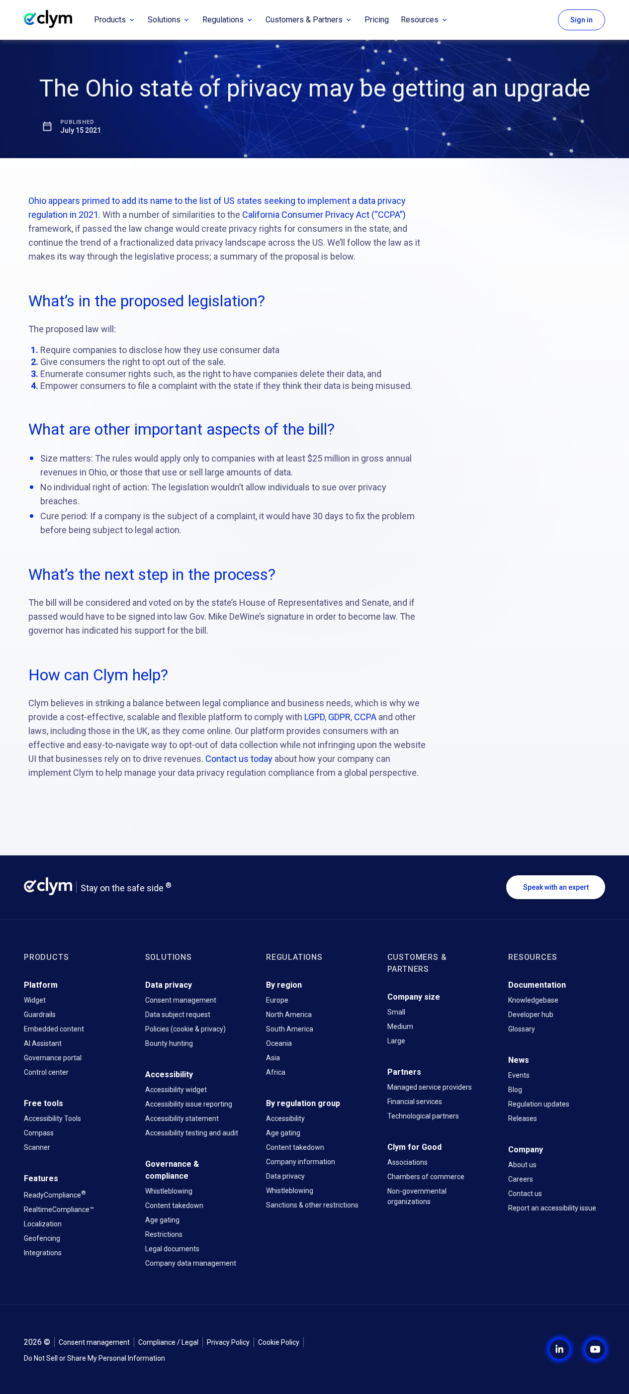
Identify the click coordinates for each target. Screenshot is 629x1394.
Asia (273, 1058)
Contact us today (238, 758)
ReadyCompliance (55, 1194)
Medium (400, 1026)
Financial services (414, 1102)
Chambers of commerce (425, 1177)
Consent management (180, 1000)
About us (522, 1165)
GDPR (339, 717)
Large (396, 1041)
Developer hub (530, 1015)
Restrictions (163, 1234)
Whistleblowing (168, 1191)
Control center (46, 1072)
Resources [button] (420, 19)
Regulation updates (538, 1104)
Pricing (376, 19)
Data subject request (177, 1015)
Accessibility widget (176, 1090)
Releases (522, 1118)
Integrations (43, 1253)
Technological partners (423, 1116)
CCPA (365, 717)
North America (289, 1015)
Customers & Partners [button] (304, 19)
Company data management (190, 1263)
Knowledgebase (533, 1000)
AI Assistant (43, 1043)
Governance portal (53, 1058)
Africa (275, 1072)
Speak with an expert (556, 887)
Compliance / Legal (168, 1342)
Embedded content (54, 1029)
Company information (300, 1162)
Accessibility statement (182, 1118)
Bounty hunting (169, 1043)
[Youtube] (595, 1349)
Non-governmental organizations (417, 1196)
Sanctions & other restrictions (312, 1205)
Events (519, 1075)
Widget (35, 1000)
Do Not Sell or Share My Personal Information (94, 1358)
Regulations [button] (223, 19)
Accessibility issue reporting (188, 1104)
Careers (520, 1179)
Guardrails (40, 1015)
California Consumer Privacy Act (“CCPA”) (324, 214)
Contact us (525, 1194)
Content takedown (174, 1205)
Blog (515, 1090)
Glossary (521, 1029)
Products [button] (110, 19)
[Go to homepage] (56, 20)
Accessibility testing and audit (191, 1133)
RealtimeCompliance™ (59, 1209)
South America (289, 1029)
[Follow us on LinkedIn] (551, 1349)
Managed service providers (429, 1087)
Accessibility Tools (52, 1118)
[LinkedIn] (559, 1349)
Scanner (37, 1147)
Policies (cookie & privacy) (185, 1029)
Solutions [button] (164, 19)
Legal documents (172, 1249)
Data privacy (285, 1176)
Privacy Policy (228, 1342)
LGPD (314, 717)
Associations (407, 1162)
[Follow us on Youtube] (587, 1349)
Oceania (279, 1043)
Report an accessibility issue (552, 1208)
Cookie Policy (278, 1342)
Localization (43, 1224)
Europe (277, 1000)
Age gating (162, 1220)
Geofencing (42, 1238)
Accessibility (285, 1118)
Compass (39, 1133)
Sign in (581, 20)
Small (396, 1012)
